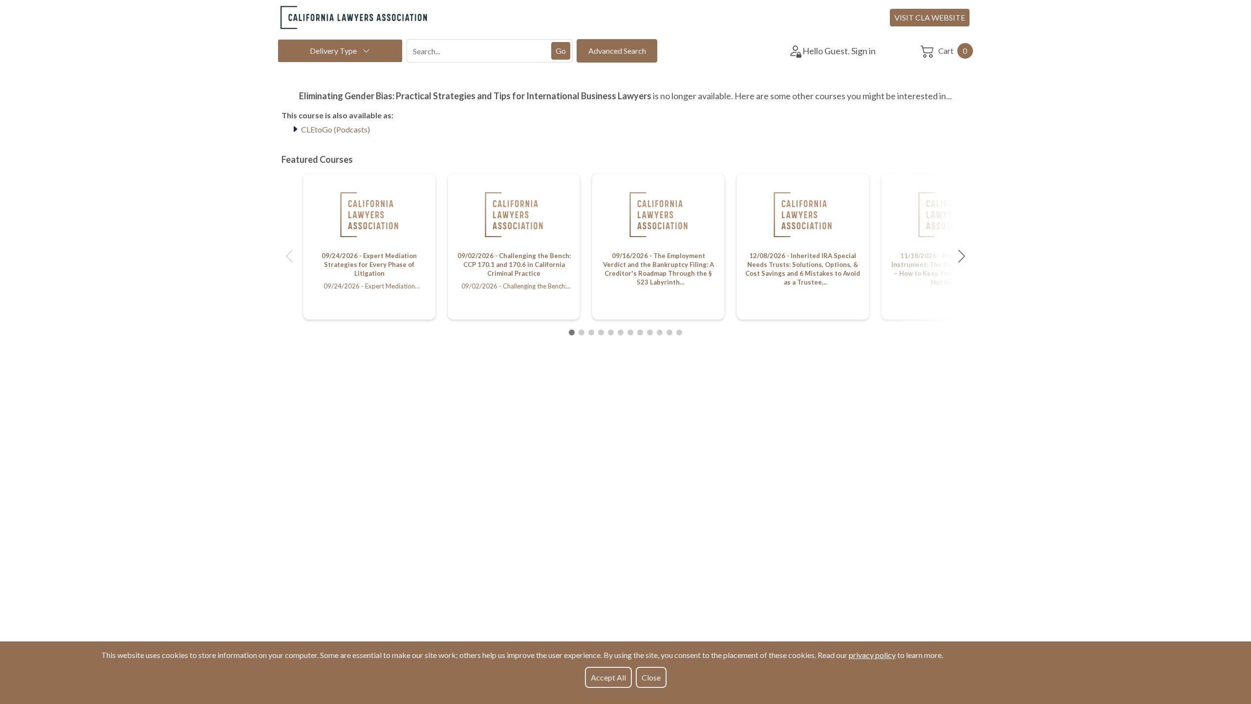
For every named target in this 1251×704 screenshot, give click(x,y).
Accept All (608, 677)
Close (651, 677)
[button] (289, 256)
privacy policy (872, 655)
